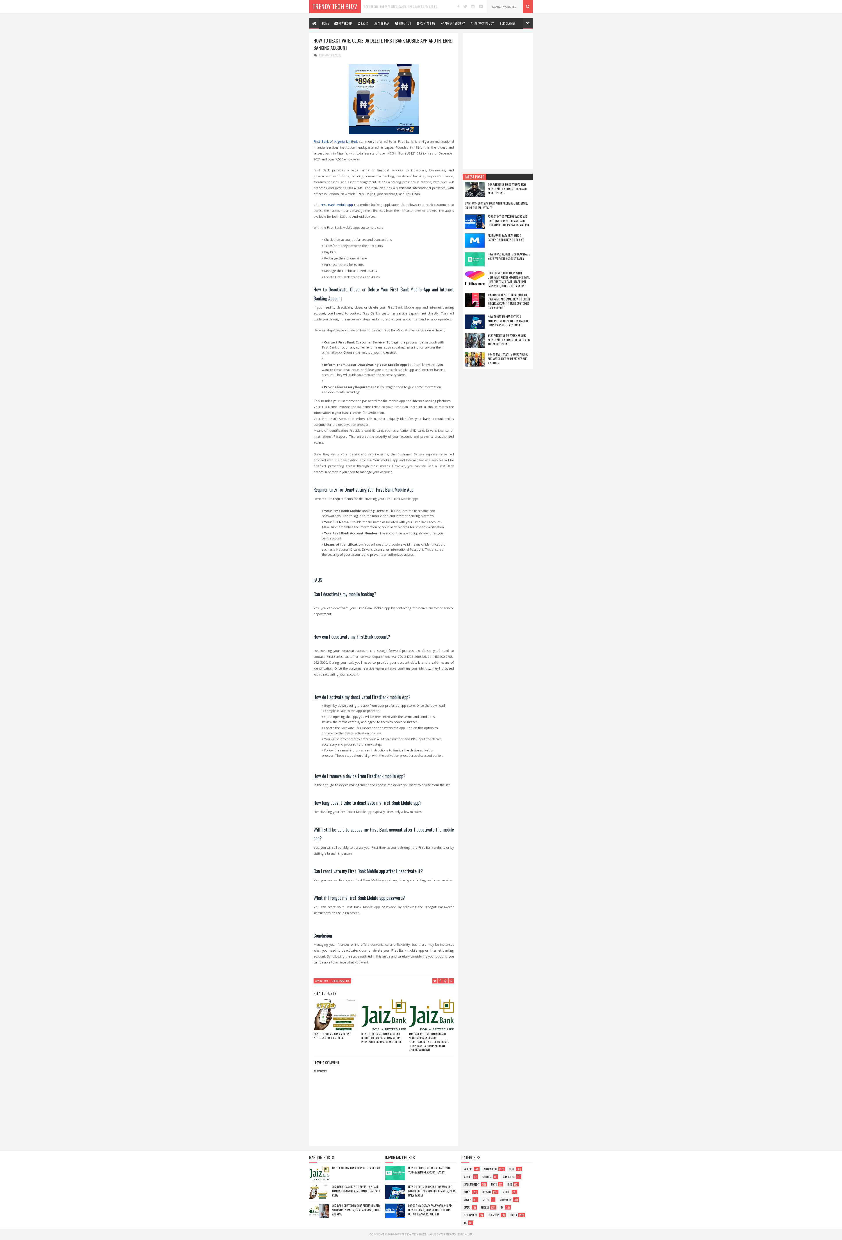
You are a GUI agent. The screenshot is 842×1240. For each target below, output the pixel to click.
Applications (321, 981)
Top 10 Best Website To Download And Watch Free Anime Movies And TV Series (508, 358)
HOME (325, 23)
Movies (467, 1200)
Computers (508, 1177)
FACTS (364, 23)
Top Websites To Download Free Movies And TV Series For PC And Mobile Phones (507, 188)
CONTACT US (427, 23)
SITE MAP (383, 23)
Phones (485, 1207)
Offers (467, 1207)
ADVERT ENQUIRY (454, 23)
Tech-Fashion (470, 1215)
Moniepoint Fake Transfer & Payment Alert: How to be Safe (506, 237)
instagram (473, 6)
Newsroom (505, 1200)
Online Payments (340, 981)
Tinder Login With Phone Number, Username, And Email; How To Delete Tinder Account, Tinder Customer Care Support (509, 301)
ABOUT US (404, 23)
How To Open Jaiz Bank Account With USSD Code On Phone (332, 1036)
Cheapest (487, 1177)
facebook (458, 6)
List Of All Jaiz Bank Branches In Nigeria (356, 1168)
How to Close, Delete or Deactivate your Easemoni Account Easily (509, 256)
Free (509, 1184)
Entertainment (472, 1184)
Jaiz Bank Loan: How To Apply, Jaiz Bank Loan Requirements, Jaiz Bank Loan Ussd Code (356, 1190)
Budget (468, 1177)
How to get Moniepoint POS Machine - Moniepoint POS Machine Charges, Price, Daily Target (508, 320)
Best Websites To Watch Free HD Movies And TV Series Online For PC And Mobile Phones (509, 339)
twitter (465, 6)
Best (511, 1169)
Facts (494, 1184)
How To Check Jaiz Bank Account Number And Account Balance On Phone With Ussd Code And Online (381, 1038)
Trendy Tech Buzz (334, 6)
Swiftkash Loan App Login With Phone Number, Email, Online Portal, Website (496, 205)
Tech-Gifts (493, 1215)
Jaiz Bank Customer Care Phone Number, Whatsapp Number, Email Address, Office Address (356, 1209)
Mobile (506, 1192)
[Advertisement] (498, 101)
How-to (486, 1192)
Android (468, 1169)
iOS (465, 1223)
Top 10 (513, 1215)
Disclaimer (465, 1234)
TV (502, 1207)
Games (467, 1192)
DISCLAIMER (508, 23)
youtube (481, 6)
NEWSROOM (345, 23)
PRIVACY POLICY (484, 23)
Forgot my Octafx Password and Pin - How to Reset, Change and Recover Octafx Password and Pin (508, 220)
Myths (486, 1200)
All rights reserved (443, 1234)
